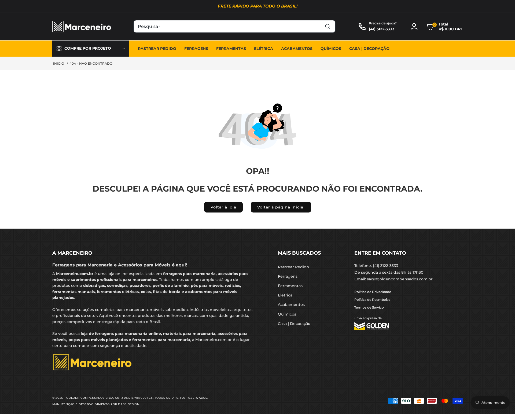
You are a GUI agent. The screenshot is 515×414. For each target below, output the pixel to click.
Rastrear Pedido (293, 267)
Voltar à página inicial (281, 207)
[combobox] (234, 26)
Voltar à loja (223, 207)
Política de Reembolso (372, 300)
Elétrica (285, 295)
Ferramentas (290, 285)
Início (58, 63)
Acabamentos (291, 304)
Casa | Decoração (294, 323)
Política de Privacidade (372, 292)
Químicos (287, 314)
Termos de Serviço (369, 307)
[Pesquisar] (327, 26)
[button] (444, 26)
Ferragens (287, 276)
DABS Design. (129, 404)
